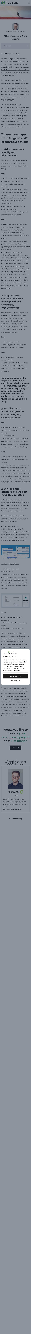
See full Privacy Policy (10, 653)
